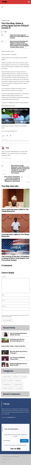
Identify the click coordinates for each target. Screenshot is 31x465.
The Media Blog (6, 384)
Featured (23, 376)
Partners (18, 380)
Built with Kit (16, 448)
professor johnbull (22, 140)
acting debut (7, 140)
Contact (4, 462)
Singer (27, 140)
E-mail (3, 300)
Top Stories (19, 388)
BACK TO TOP (6, 459)
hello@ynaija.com (11, 417)
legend (16, 140)
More (3, 380)
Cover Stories (6, 376)
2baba (3, 140)
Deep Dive (15, 376)
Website (4, 306)
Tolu (5, 31)
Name (3, 294)
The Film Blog (4, 139)
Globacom (12, 140)
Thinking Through (7, 388)
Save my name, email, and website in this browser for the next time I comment (15, 316)
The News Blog (18, 384)
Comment (4, 276)
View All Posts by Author (7, 158)
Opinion (10, 380)
